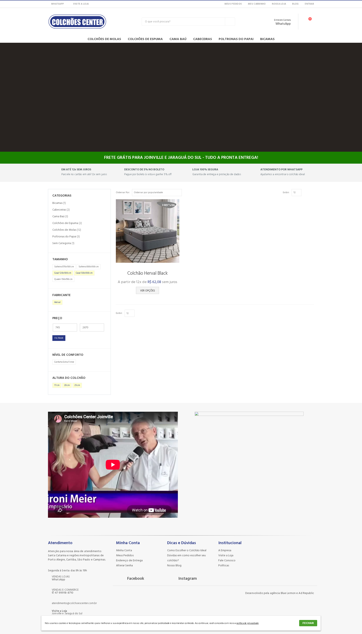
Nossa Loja (279, 4)
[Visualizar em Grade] (307, 192)
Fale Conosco (226, 560)
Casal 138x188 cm (84, 273)
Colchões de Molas (104, 39)
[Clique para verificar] (273, 560)
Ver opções (147, 291)
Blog (295, 4)
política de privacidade (247, 623)
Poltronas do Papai (236, 39)
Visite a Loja (81, 4)
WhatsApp (57, 4)
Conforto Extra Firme (64, 362)
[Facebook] (94, 4)
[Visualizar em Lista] (312, 192)
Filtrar (58, 338)
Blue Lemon (288, 593)
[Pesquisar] (230, 22)
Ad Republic (306, 593)
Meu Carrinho (257, 4)
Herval (57, 302)
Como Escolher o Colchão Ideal (186, 550)
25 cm (77, 385)
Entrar (309, 4)
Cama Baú (177, 39)
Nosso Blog (174, 565)
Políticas (223, 565)
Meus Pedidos (233, 4)
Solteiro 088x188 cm (89, 267)
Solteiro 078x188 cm (64, 267)
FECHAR (308, 623)
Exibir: (286, 192)
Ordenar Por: (123, 192)
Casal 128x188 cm (62, 273)
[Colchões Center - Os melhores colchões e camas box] (77, 21)
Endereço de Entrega (129, 560)
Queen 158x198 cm (63, 279)
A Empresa (224, 550)
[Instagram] (101, 4)
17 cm (56, 385)
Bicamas (267, 39)
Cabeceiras (202, 39)
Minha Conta (124, 550)
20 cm (67, 385)
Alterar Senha (124, 565)
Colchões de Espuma (145, 39)
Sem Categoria (61, 243)
